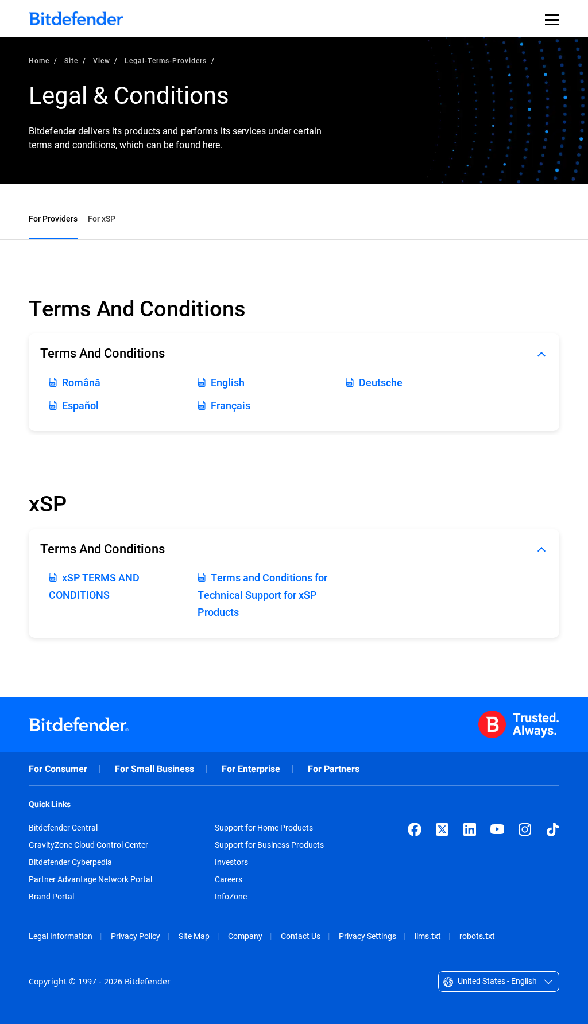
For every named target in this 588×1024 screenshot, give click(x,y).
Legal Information (60, 935)
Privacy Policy (135, 935)
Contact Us (300, 935)
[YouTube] (497, 829)
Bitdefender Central (63, 828)
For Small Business (154, 768)
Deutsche (381, 382)
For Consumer (58, 768)
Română (81, 382)
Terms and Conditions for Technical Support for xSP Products (262, 595)
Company (245, 935)
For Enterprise (251, 768)
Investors (231, 862)
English (228, 382)
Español (80, 405)
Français (230, 405)
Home (39, 60)
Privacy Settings (367, 935)
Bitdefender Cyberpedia (70, 862)
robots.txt (477, 935)
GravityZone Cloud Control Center (88, 845)
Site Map (194, 935)
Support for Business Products (269, 845)
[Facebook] (414, 829)
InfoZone (231, 896)
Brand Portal (51, 896)
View (101, 60)
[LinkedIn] (470, 829)
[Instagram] (525, 829)
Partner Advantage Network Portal (90, 879)
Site (71, 60)
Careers (228, 879)
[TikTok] (552, 829)
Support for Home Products (264, 828)
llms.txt (428, 935)
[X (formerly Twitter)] (442, 829)
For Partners (333, 768)
